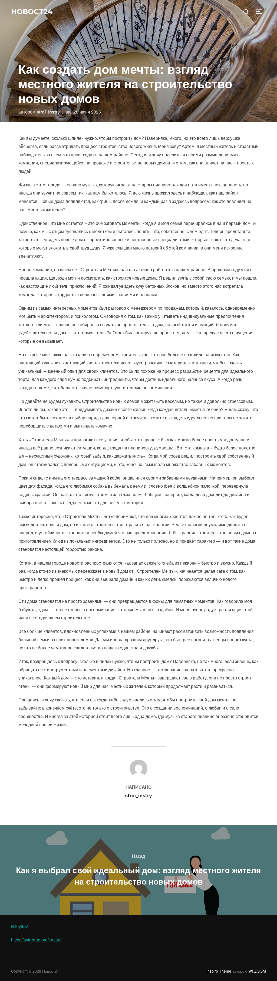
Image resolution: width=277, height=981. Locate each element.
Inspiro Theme (218, 971)
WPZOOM (257, 971)
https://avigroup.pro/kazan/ (36, 940)
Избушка (20, 926)
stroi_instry (48, 112)
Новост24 (31, 11)
